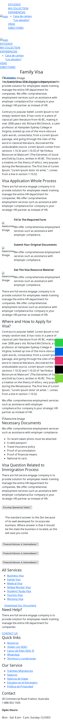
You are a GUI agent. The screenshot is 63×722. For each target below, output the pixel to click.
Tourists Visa (15, 595)
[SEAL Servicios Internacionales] (4, 16)
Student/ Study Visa (19, 591)
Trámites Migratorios (20, 671)
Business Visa (15, 575)
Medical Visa (14, 583)
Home (11, 78)
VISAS (11, 24)
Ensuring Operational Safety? (17, 507)
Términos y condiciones (21, 658)
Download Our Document (20, 605)
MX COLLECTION (18, 8)
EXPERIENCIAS (16, 12)
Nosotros (13, 643)
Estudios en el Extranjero (22, 682)
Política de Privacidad (20, 686)
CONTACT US (10, 633)
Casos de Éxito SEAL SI (20, 651)
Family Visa (14, 579)
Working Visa (15, 599)
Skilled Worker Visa (19, 587)
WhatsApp (13, 654)
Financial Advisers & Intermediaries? (20, 544)
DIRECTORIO (16, 28)
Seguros (12, 675)
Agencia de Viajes (17, 678)
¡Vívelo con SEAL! (17, 647)
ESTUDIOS (14, 4)
